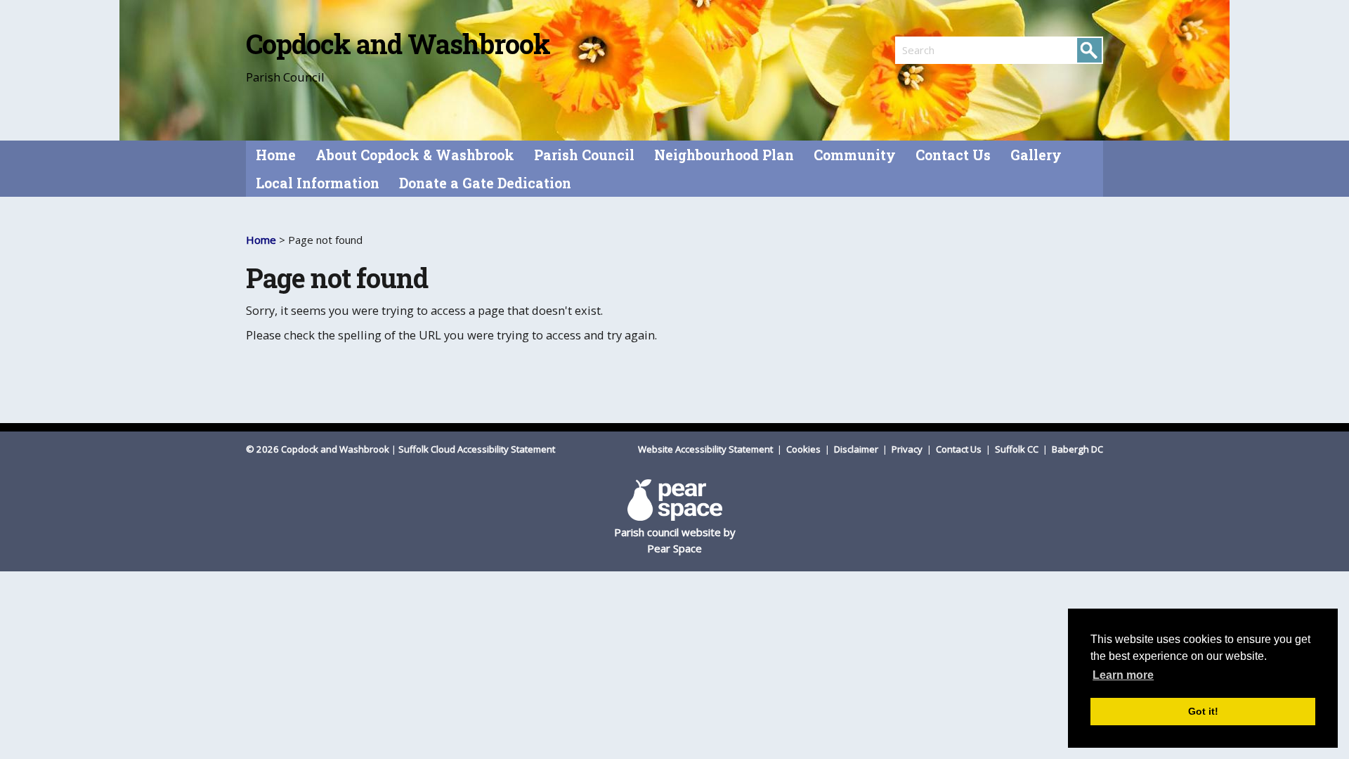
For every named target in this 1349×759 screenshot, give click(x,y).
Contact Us (953, 155)
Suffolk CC (1018, 449)
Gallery (1036, 155)
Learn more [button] (1123, 675)
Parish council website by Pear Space (675, 540)
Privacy (908, 449)
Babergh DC (1077, 449)
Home (276, 155)
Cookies (804, 449)
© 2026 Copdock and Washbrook (317, 449)
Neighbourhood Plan (724, 155)
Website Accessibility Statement (706, 449)
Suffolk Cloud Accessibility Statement (476, 449)
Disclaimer (857, 449)
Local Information (317, 183)
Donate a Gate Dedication (485, 183)
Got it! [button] (1203, 711)
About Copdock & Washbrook (414, 155)
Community (855, 155)
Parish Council (584, 155)
